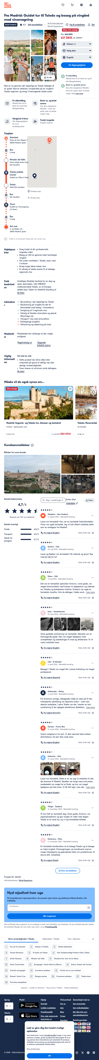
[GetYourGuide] (7, 5)
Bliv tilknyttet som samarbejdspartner (80, 1013)
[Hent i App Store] (29, 1015)
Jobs (62, 1008)
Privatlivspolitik (51, 927)
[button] (31, 24)
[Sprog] (81, 5)
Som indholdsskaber (81, 1008)
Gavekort (64, 1020)
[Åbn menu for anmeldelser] (92, 515)
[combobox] (72, 503)
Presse (62, 1016)
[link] (38, 412)
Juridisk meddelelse (48, 1008)
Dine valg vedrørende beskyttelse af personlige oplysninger (49, 1021)
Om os (62, 1004)
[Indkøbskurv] (72, 5)
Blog (62, 1012)
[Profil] (91, 5)
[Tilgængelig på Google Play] (29, 1005)
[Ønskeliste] (63, 5)
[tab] (21, 938)
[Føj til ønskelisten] (70, 389)
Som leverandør (79, 1004)
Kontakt (44, 1004)
